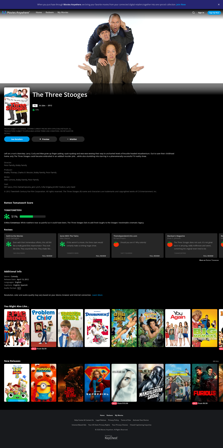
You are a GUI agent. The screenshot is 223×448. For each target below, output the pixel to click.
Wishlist (73, 139)
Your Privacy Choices (120, 425)
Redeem (50, 12)
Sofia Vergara (46, 187)
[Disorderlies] (97, 328)
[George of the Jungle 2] (124, 328)
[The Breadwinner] (177, 383)
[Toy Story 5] (16, 383)
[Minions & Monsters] (43, 383)
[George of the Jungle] (151, 328)
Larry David (70, 187)
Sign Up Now (214, 13)
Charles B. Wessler (25, 172)
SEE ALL (216, 361)
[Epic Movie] (16, 328)
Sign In (201, 12)
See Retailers (17, 139)
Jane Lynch (36, 187)
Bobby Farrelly (21, 165)
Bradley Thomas (10, 172)
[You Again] (177, 328)
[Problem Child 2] (70, 328)
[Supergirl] (97, 383)
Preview (45, 139)
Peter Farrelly (9, 165)
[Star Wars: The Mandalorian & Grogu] (151, 383)
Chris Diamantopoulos (22, 187)
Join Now (181, 4)
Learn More (97, 295)
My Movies (63, 12)
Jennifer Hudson (59, 187)
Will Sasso (8, 187)
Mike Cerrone (9, 179)
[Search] (193, 12)
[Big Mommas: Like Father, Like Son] (204, 328)
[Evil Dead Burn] (70, 383)
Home (39, 12)
